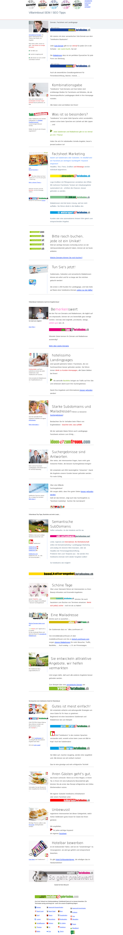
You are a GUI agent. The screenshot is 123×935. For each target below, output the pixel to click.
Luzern (39, 919)
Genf (38, 915)
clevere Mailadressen (62, 642)
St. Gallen (63, 923)
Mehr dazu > (32, 499)
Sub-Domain (58, 46)
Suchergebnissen (56, 415)
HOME (87, 5)
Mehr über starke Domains (59, 346)
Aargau (38, 907)
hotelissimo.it (32, 550)
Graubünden (63, 915)
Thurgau (39, 927)
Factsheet (62, 833)
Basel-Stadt (51, 911)
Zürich (62, 931)
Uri (49, 927)
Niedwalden (63, 919)
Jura (73, 916)
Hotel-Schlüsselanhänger (65, 859)
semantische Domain (74, 685)
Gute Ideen (32, 859)
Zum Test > (32, 327)
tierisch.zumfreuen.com (80, 639)
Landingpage (37, 738)
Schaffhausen (41, 923)
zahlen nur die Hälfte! (85, 290)
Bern (61, 911)
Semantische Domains (35, 35)
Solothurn (63, 927)
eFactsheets (32, 420)
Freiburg (74, 912)
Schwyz (50, 923)
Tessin (74, 924)
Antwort (43, 200)
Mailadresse (57, 55)
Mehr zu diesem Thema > (35, 182)
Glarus (50, 915)
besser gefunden (85, 390)
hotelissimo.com (33, 554)
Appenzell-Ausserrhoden (55, 907)
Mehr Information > (34, 424)
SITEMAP (88, 7)
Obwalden (75, 919)
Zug (49, 931)
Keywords (31, 824)
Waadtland (75, 928)
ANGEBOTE (88, 1)
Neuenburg (51, 919)
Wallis (38, 931)
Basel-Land (40, 911)
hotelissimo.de (33, 548)
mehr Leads (37, 745)
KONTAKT (88, 3)
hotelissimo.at (32, 547)
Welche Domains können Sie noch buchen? (66, 258)
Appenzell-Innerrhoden (79, 908)
